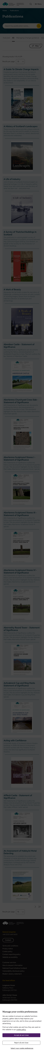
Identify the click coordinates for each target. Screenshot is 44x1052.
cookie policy (21, 1030)
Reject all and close (21, 1043)
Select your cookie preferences (22, 1048)
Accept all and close (21, 1035)
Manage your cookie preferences (19, 1012)
